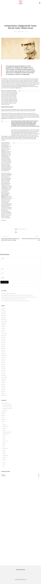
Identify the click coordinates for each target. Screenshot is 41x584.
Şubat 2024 (3, 317)
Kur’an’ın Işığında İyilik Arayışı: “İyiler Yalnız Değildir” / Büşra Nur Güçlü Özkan (15, 300)
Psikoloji (4, 451)
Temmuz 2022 (4, 333)
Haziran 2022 (3, 335)
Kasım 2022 (3, 328)
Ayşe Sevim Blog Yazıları (7, 404)
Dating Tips (3, 415)
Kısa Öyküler (5, 410)
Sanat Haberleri (5, 455)
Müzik (4, 450)
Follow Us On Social (20, 569)
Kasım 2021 (3, 348)
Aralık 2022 (3, 326)
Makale (4, 444)
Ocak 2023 (3, 324)
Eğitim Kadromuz (6, 433)
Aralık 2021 (3, 346)
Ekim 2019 (3, 391)
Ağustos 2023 (3, 319)
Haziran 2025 (3, 312)
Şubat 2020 (3, 386)
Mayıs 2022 (3, 337)
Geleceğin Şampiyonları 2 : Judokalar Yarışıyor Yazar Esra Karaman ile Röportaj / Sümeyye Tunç (19, 297)
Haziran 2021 (3, 357)
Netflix (19, 137)
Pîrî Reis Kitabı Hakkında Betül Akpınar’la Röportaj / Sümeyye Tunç (13, 298)
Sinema (4, 462)
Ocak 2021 (3, 366)
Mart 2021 (3, 362)
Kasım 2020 (3, 369)
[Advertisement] (20, 12)
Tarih (3, 464)
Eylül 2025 (3, 310)
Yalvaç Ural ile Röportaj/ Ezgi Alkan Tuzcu (8, 293)
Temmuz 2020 (4, 377)
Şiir (3, 461)
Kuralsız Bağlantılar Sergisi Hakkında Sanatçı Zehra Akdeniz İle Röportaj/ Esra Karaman (17, 295)
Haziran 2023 (3, 322)
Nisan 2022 (3, 339)
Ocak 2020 (3, 388)
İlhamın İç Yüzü (5, 441)
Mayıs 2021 (3, 359)
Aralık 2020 (3, 368)
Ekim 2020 (3, 371)
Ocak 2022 (3, 344)
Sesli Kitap (4, 459)
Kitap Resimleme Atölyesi (7, 408)
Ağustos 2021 (3, 353)
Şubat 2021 (3, 364)
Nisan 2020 (3, 382)
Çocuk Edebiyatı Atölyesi (7, 406)
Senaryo (4, 457)
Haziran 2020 (3, 379)
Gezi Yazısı (4, 435)
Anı (3, 423)
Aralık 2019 (3, 389)
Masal (4, 446)
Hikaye (4, 439)
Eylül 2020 (3, 373)
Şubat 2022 (3, 342)
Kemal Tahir (19, 229)
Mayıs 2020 (3, 380)
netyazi (15, 31)
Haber (4, 437)
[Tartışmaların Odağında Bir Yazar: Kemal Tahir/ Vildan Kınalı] (18, 232)
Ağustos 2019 (3, 395)
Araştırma (4, 424)
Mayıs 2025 (3, 313)
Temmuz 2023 (4, 321)
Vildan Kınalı (24, 229)
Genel (26, 31)
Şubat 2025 (3, 315)
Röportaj (4, 453)
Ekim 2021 (3, 350)
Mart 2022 (3, 341)
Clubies (2, 413)
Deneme (4, 430)
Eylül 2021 (3, 351)
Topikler (2, 421)
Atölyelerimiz (3, 412)
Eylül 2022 (3, 332)
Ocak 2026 (3, 308)
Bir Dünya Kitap (5, 426)
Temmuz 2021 (3, 355)
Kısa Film (4, 442)
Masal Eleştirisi (5, 448)
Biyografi (4, 428)
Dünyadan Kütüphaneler (7, 432)
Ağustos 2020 (3, 375)
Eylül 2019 (3, 393)
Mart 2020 (3, 384)
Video (4, 466)
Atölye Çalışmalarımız (5, 403)
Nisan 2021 (3, 360)
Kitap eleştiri (3, 419)
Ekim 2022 (3, 330)
